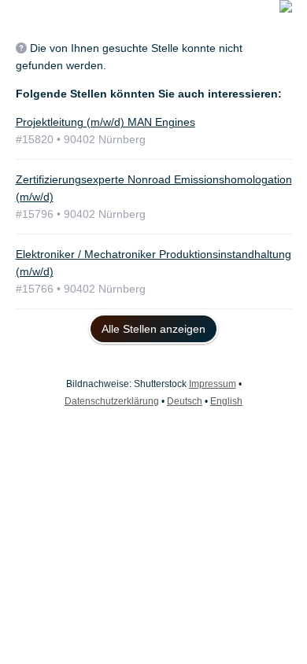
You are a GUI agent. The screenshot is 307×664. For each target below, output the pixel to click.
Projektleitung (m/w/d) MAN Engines (105, 122)
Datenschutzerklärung (112, 401)
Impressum (212, 383)
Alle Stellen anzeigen (153, 329)
